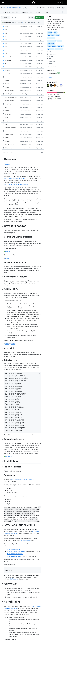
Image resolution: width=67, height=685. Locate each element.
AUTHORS (7, 73)
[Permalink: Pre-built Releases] (3, 467)
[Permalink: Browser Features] (3, 226)
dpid (6, 43)
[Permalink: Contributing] (3, 601)
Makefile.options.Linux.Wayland (13, 97)
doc (6, 36)
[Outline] (42, 153)
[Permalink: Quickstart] (3, 584)
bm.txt (6, 117)
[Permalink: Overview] (3, 159)
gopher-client (51, 43)
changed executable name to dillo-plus (30, 117)
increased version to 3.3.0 (27, 121)
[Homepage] (33, 2)
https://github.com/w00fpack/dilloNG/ (16, 184)
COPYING (7, 77)
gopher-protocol (52, 46)
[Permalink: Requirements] (3, 475)
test (6, 67)
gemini (57, 35)
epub (55, 32)
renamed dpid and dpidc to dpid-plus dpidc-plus (33, 36)
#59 (23, 22)
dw (5, 50)
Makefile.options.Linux (11, 94)
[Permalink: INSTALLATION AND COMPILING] (3, 525)
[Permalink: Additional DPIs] (3, 289)
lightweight (50, 49)
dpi (6, 40)
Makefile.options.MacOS (11, 100)
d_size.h (7, 124)
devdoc (7, 26)
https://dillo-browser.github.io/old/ (14, 178)
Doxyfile (7, 83)
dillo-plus (18, 8)
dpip (6, 46)
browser (50, 32)
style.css (7, 141)
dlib (6, 33)
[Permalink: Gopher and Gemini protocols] (3, 237)
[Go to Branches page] (12, 17)
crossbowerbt (8, 8)
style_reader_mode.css (11, 148)
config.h (7, 121)
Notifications (42, 7)
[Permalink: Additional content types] (3, 277)
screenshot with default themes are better (31, 60)
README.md (8, 114)
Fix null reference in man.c (27, 40)
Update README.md (25, 114)
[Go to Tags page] (15, 17)
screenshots (8, 60)
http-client (60, 46)
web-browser (58, 49)
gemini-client (51, 38)
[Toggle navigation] (3, 2)
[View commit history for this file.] (41, 22)
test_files (7, 70)
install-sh (7, 137)
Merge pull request (17, 22)
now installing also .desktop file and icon (30, 29)
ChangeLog (8, 80)
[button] (39, 373)
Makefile (7, 87)
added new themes (25, 131)
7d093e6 (33, 22)
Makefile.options (9, 90)
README (7, 110)
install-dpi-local (9, 134)
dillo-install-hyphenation (11, 127)
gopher (59, 40)
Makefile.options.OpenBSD (12, 104)
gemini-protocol (51, 40)
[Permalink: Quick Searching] (3, 360)
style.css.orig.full (9, 144)
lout (6, 53)
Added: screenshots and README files (30, 110)
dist (6, 29)
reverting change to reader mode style (30, 148)
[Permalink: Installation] (3, 461)
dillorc (6, 131)
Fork (52, 7)
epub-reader (51, 35)
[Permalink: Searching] (3, 348)
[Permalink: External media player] (3, 439)
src (5, 63)
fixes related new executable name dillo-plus (32, 46)
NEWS (6, 107)
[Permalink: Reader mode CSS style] (3, 262)
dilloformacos (13, 579)
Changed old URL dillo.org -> (27, 26)
